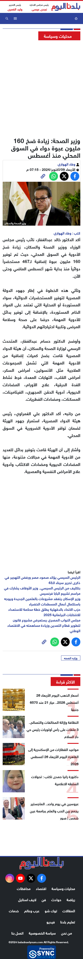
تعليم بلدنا (67, 922)
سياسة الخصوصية (42, 933)
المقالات (68, 910)
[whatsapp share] (53, 176)
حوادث (56, 899)
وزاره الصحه (70, 658)
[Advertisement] (41, 87)
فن (44, 899)
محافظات (24, 888)
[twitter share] (64, 176)
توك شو (51, 910)
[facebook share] (74, 176)
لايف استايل (27, 899)
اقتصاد (41, 888)
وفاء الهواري (67, 164)
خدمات (14, 910)
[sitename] (41, 863)
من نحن (66, 933)
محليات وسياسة (63, 888)
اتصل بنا (17, 933)
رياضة (71, 899)
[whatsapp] (43, 176)
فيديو (50, 922)
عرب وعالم (31, 910)
